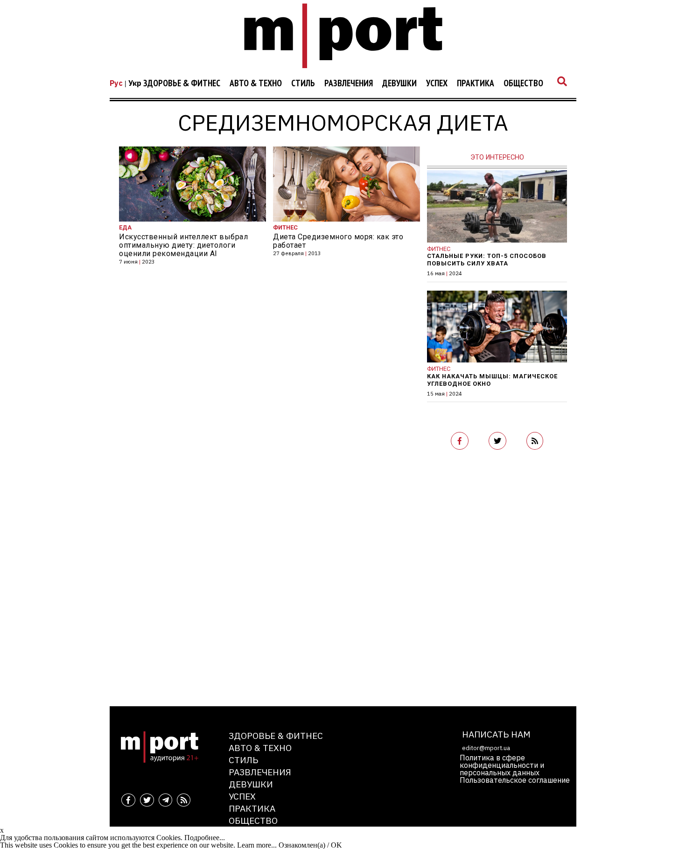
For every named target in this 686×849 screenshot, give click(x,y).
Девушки (399, 83)
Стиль (303, 83)
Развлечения (348, 83)
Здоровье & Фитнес (181, 83)
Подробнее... (204, 838)
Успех (437, 83)
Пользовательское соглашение (515, 780)
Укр (134, 83)
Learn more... (257, 845)
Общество (523, 83)
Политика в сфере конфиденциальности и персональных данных (502, 765)
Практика (475, 83)
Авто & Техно (256, 83)
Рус (116, 83)
